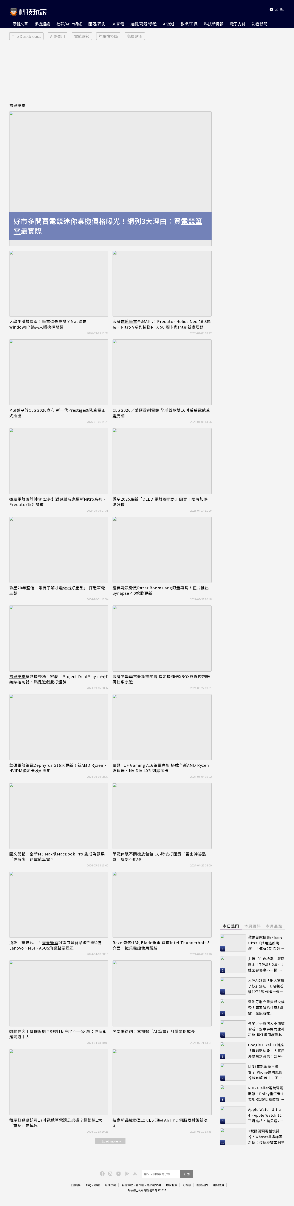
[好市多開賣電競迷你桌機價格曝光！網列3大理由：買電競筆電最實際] (110, 178)
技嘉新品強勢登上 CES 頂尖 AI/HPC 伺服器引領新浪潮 (160, 1122)
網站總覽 (218, 1185)
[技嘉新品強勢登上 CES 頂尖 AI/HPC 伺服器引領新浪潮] (162, 1082)
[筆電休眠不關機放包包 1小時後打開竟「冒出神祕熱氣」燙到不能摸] (162, 816)
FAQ (88, 1185)
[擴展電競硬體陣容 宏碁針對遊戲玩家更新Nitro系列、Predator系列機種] (58, 461)
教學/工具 (189, 23)
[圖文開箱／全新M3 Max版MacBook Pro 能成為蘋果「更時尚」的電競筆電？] (58, 816)
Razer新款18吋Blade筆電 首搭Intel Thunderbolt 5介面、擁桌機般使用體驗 (161, 945)
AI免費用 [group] (57, 36)
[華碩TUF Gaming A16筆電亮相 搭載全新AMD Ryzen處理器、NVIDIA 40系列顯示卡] (162, 727)
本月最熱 (274, 926)
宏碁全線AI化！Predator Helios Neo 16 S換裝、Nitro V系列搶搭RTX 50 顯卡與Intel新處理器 (162, 324)
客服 (97, 1185)
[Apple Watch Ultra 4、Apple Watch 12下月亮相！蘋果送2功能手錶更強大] (233, 1115)
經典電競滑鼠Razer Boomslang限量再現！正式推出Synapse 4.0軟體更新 (161, 590)
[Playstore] (126, 1173)
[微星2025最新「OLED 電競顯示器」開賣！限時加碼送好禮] (162, 461)
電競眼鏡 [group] (82, 36)
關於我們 (202, 1185)
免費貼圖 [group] (134, 36)
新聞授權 (110, 1185)
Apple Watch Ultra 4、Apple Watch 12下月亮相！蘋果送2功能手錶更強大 (265, 1115)
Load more (110, 1141)
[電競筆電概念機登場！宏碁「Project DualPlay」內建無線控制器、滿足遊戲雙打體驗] (58, 638)
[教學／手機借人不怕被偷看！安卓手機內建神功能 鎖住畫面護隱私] (233, 1029)
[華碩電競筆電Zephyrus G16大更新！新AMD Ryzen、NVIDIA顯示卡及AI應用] (58, 727)
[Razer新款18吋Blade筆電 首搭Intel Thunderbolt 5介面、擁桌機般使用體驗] (162, 905)
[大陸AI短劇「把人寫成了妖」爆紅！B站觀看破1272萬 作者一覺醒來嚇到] (233, 986)
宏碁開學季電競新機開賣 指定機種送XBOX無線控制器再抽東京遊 (161, 679)
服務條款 (127, 1185)
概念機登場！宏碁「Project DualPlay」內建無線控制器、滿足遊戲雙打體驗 (58, 679)
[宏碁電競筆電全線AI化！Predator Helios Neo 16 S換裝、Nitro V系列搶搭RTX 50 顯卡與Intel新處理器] (162, 284)
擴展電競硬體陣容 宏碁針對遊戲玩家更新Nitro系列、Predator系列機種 (58, 501)
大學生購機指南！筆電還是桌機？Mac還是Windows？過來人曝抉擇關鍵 (48, 324)
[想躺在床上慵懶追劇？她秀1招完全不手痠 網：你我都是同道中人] (58, 993)
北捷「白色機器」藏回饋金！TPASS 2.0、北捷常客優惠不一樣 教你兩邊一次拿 (266, 964)
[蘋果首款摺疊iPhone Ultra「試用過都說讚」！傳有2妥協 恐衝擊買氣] (233, 942)
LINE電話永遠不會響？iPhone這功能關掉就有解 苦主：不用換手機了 (265, 1072)
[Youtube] (271, 10)
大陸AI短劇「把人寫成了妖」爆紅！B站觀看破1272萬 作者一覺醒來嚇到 (266, 986)
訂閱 (187, 1174)
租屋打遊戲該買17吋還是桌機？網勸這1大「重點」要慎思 (55, 1122)
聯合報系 (171, 1185)
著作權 (140, 1185)
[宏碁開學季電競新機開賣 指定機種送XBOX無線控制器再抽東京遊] (162, 638)
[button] (276, 10)
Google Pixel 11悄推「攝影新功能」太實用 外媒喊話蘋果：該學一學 (266, 1050)
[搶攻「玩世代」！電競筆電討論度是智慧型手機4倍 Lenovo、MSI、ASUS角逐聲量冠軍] (58, 905)
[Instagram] (110, 1173)
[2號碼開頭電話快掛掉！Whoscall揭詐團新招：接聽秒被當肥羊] (233, 1136)
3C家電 (118, 23)
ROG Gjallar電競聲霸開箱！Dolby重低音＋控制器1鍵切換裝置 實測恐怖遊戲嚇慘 (266, 1093)
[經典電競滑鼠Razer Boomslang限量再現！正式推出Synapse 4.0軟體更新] (162, 550)
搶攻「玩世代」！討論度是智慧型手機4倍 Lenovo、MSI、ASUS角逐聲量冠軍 (55, 945)
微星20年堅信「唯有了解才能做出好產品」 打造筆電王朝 (57, 590)
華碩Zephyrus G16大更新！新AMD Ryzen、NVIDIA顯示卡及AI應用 (58, 767)
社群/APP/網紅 (69, 23)
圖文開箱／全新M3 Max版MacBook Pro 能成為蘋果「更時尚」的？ (57, 856)
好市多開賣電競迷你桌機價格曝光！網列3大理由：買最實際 (108, 226)
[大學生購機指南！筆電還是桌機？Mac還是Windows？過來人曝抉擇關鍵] (58, 284)
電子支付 (237, 23)
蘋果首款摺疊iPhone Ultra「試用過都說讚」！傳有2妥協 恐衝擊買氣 (266, 942)
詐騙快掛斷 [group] (108, 36)
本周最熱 (252, 926)
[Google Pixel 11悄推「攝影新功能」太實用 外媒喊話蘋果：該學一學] (233, 1050)
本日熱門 (231, 926)
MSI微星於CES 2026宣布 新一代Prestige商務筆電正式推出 (57, 412)
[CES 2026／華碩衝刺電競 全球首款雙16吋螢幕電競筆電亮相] (162, 372)
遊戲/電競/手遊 (143, 23)
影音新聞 (259, 23)
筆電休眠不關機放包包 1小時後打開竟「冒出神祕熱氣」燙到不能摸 (159, 856)
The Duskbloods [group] (26, 36)
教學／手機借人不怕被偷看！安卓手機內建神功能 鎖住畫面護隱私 (266, 1029)
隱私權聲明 (154, 1185)
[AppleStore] (134, 1173)
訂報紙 (187, 1185)
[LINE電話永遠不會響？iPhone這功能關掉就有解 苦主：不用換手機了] (233, 1072)
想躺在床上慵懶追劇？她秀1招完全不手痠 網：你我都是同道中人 (58, 1034)
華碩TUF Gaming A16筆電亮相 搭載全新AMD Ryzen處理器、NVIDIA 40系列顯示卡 (161, 767)
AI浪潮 (168, 23)
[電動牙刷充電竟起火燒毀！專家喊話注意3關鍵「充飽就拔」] (233, 1007)
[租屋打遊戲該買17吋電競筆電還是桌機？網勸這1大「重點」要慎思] (58, 1082)
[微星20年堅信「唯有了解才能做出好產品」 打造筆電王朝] (58, 550)
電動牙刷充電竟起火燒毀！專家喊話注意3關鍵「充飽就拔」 (266, 1007)
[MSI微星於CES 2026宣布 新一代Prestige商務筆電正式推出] (58, 372)
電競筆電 (17, 105)
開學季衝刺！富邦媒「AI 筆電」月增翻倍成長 (154, 1031)
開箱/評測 (96, 23)
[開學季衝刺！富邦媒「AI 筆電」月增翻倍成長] (162, 993)
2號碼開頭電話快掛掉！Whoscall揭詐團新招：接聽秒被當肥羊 (266, 1136)
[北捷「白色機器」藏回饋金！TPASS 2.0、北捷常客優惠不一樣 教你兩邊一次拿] (233, 964)
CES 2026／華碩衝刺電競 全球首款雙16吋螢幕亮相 (161, 412)
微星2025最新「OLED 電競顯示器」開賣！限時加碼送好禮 (160, 501)
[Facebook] (102, 1173)
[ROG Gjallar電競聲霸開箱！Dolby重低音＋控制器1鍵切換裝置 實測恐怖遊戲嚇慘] (233, 1093)
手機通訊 (42, 23)
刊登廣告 (75, 1185)
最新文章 (20, 23)
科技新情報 (213, 23)
